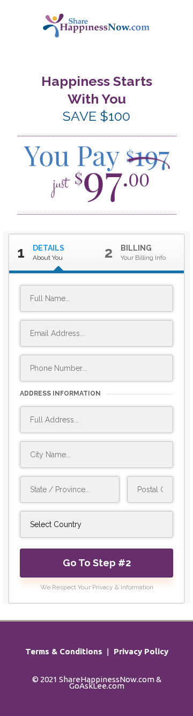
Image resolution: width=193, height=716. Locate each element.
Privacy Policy (141, 651)
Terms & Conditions (63, 651)
